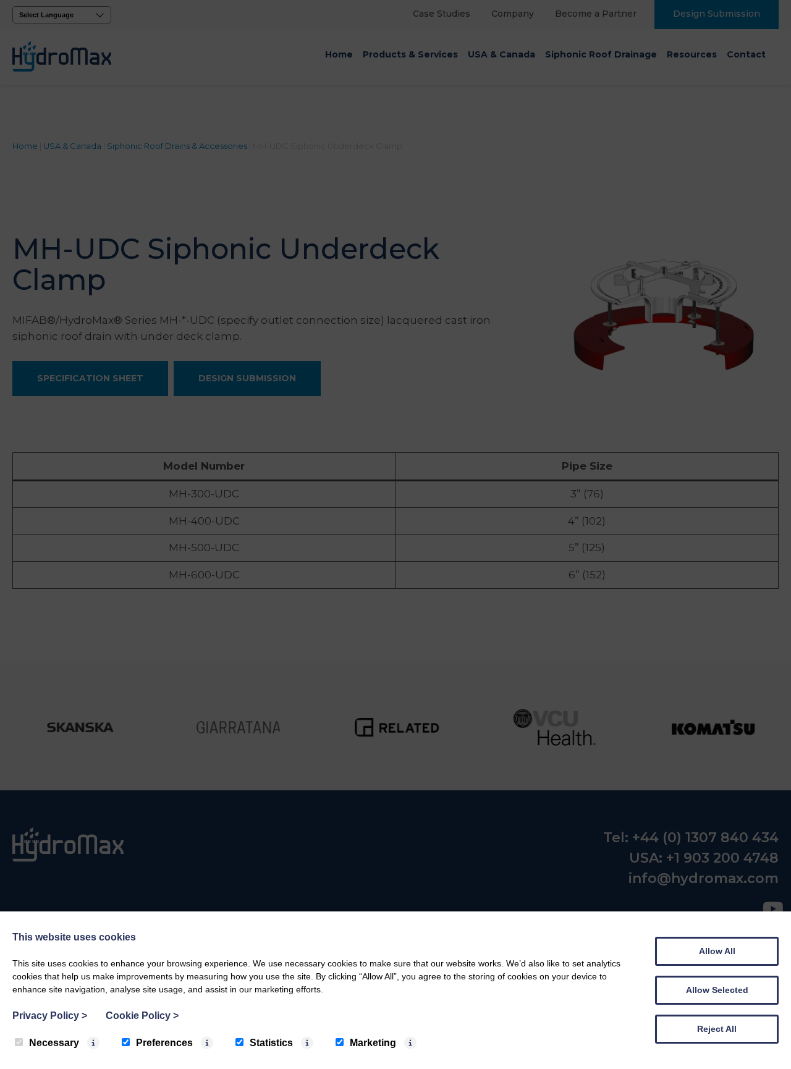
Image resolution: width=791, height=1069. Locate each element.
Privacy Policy (49, 1015)
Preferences (164, 1042)
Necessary (54, 1042)
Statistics (271, 1042)
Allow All (717, 951)
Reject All (717, 1029)
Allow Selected (717, 990)
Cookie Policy (142, 1015)
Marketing (373, 1042)
